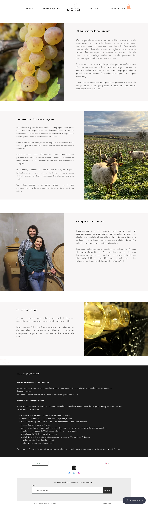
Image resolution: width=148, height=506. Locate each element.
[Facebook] (69, 473)
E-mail (34, 485)
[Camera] (74, 468)
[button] (129, 6)
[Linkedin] (74, 473)
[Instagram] (78, 473)
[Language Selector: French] (107, 463)
